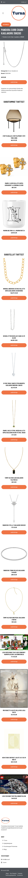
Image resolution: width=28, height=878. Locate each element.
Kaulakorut (15, 71)
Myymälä (6, 24)
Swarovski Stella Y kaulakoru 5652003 (14, 525)
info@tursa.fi (23, 2)
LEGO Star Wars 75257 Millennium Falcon (14, 796)
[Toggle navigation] (3, 13)
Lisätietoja (14, 82)
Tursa (5, 840)
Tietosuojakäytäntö (10, 875)
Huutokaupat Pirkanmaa (10, 846)
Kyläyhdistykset (8, 843)
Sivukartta (20, 875)
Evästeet (20, 873)
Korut (9, 71)
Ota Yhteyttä (13, 873)
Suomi (4, 2)
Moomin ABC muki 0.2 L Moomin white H (14, 230)
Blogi (5, 849)
